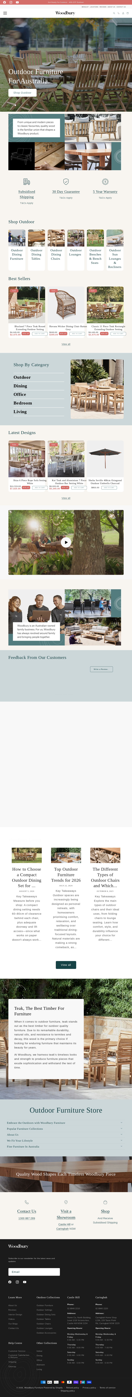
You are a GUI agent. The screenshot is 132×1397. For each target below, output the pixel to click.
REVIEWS (103, 7)
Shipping (12, 1362)
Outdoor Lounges (75, 252)
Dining (20, 385)
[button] (5, 13)
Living (20, 411)
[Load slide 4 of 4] (25, 105)
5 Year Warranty (105, 192)
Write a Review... (101, 669)
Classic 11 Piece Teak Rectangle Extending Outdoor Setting (108, 327)
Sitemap (12, 1366)
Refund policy (72, 1388)
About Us (12, 1305)
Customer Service (16, 1351)
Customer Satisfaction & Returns (18, 1356)
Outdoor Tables (44, 1319)
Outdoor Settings (44, 1310)
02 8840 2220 (102, 1308)
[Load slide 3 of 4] (20, 105)
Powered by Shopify (53, 1388)
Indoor (40, 1351)
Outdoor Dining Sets (46, 1314)
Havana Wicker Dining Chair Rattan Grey (68, 327)
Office (20, 394)
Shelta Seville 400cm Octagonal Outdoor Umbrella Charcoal (105, 482)
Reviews (12, 1310)
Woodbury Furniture (33, 1388)
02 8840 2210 (73, 1308)
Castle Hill (64, 1224)
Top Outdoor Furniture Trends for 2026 (66, 875)
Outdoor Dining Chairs (56, 254)
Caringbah (62, 1228)
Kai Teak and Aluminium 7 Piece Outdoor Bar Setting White (69, 482)
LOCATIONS (94, 7)
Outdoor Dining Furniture (16, 254)
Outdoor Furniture (45, 1305)
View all (66, 344)
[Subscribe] (56, 1272)
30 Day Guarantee (66, 192)
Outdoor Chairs (44, 1324)
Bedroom (23, 403)
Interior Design (15, 1314)
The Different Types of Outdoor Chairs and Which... (105, 877)
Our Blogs (13, 1324)
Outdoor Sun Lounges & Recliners (114, 259)
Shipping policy (68, 1391)
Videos (11, 1319)
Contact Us (26, 1211)
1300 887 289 (26, 1218)
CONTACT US (121, 7)
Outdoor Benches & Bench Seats (95, 257)
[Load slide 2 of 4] (15, 105)
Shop (105, 1211)
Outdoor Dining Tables (36, 254)
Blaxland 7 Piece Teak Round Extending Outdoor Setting (30, 327)
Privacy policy (89, 1388)
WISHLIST (85, 7)
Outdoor (22, 377)
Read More (20, 92)
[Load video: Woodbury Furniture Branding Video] (66, 542)
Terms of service (108, 1388)
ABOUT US (111, 7)
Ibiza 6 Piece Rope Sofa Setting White (30, 482)
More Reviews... (66, 694)
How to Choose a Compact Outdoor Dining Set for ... (26, 877)
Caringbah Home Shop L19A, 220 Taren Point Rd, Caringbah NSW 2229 (107, 1320)
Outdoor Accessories (46, 1333)
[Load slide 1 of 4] (10, 105)
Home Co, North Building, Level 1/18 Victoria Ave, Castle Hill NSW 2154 (79, 1320)
